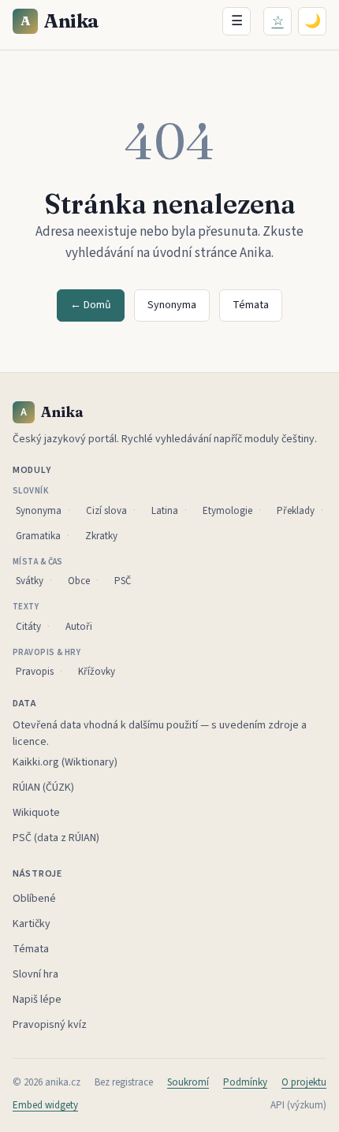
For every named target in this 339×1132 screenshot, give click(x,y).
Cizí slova (106, 511)
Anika (59, 20)
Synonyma (171, 305)
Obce (79, 581)
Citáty (28, 627)
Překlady (296, 511)
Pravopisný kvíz (50, 1025)
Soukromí (188, 1082)
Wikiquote (36, 813)
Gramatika (38, 536)
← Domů (90, 305)
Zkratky (101, 536)
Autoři (78, 627)
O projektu (303, 1082)
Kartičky (31, 924)
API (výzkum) (298, 1105)
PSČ (122, 581)
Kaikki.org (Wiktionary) (65, 762)
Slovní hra (35, 974)
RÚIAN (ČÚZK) (43, 787)
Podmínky (245, 1082)
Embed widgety (45, 1105)
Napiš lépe (37, 999)
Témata (251, 305)
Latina (164, 511)
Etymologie (227, 511)
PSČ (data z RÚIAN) (56, 838)
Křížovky (96, 672)
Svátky (29, 581)
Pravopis (35, 672)
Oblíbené (34, 899)
